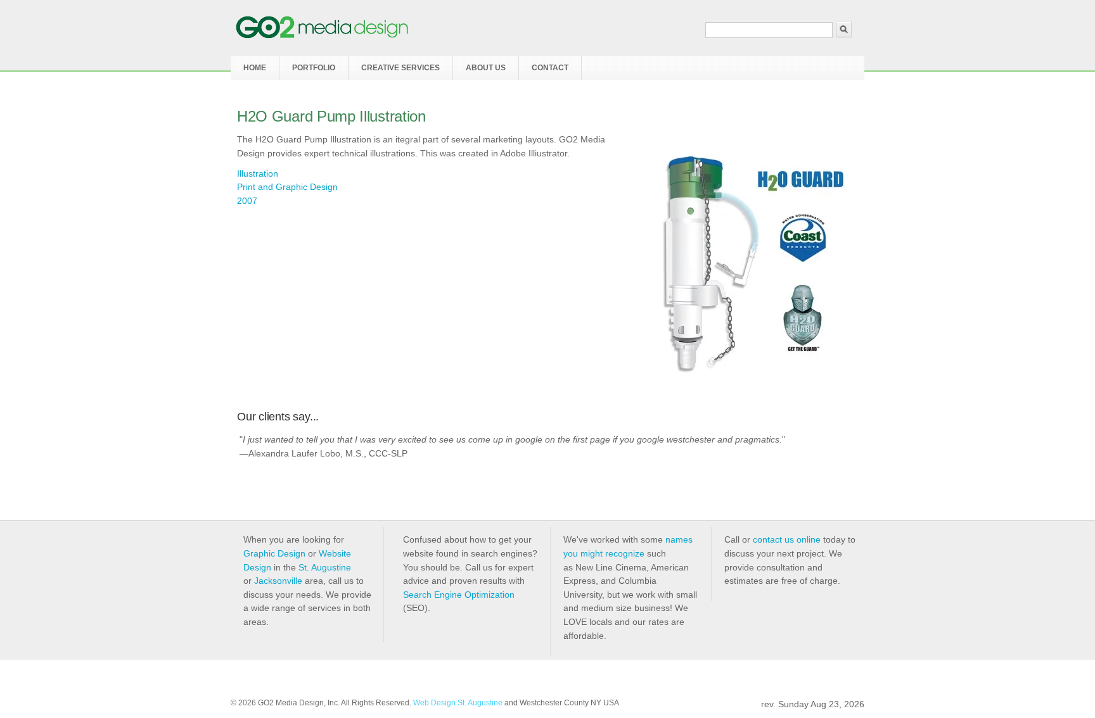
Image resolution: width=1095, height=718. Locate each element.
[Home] (322, 35)
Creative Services (400, 67)
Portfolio (313, 67)
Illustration (257, 173)
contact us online (787, 539)
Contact (550, 67)
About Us (486, 67)
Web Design (434, 703)
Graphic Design (274, 553)
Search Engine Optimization (459, 594)
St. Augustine (324, 567)
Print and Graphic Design (287, 187)
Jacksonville (278, 581)
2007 (247, 201)
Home (254, 67)
